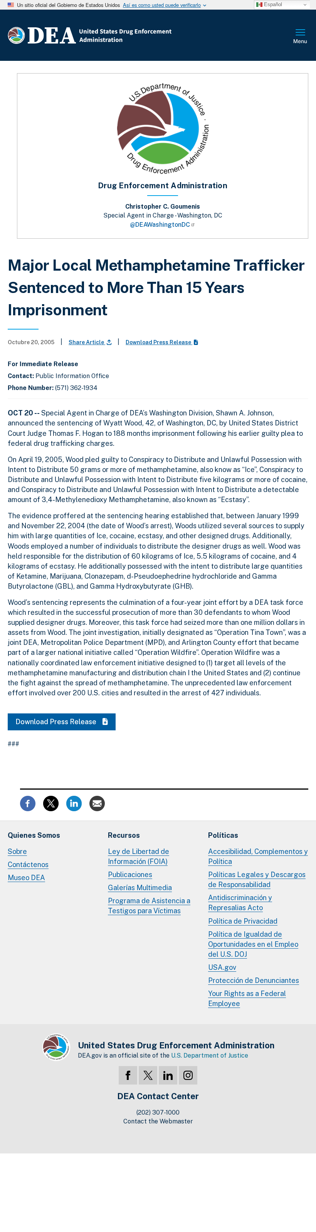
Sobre (17, 851)
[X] (148, 1075)
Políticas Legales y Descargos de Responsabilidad (257, 879)
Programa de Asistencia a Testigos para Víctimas (149, 906)
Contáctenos (28, 864)
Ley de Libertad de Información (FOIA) (138, 856)
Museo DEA (26, 878)
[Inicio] (113, 35)
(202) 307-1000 (158, 1112)
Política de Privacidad (242, 921)
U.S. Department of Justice (209, 1055)
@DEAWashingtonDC (160, 224)
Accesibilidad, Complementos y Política (258, 856)
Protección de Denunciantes (253, 980)
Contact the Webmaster (158, 1121)
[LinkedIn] (168, 1075)
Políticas (223, 835)
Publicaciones (130, 874)
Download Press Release (159, 342)
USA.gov (222, 967)
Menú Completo (300, 37)
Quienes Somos (34, 835)
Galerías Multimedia (140, 888)
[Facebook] (128, 1075)
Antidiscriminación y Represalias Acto (240, 903)
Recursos (124, 835)
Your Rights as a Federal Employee (247, 998)
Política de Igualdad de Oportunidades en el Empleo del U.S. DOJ (253, 944)
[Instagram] (188, 1075)
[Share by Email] (97, 803)
